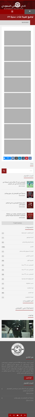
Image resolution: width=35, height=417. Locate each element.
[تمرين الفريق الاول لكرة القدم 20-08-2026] (17, 329)
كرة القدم (30, 292)
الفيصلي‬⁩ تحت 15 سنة (27, 265)
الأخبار (31, 247)
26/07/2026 (22, 186)
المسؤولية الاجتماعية (27, 279)
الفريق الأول (30, 260)
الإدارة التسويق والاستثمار (26, 251)
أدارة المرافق (30, 237)
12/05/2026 (22, 207)
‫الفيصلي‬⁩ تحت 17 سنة (27, 269)
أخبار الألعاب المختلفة (27, 233)
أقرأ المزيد (28, 378)
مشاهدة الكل (18, 223)
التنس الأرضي (29, 256)
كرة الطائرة (30, 288)
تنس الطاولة (29, 283)
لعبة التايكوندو (29, 297)
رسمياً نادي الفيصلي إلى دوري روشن (15, 193)
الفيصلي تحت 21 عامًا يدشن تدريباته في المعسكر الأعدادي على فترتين (20, 390)
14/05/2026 (22, 195)
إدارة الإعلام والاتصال (27, 242)
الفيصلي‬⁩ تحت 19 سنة (27, 274)
